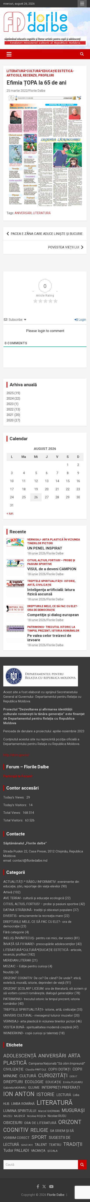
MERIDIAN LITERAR (17, 960)
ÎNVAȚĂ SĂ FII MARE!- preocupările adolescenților (39, 944)
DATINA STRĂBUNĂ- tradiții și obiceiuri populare (37, 910)
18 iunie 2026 (36, 553)
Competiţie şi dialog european (53, 615)
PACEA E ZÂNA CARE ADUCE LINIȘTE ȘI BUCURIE (47, 234)
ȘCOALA (52, 1150)
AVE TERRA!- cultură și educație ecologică (33, 898)
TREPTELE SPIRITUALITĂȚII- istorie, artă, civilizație (51, 583)
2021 (10, 415)
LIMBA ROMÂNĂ (23, 1104)
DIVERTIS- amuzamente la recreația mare (33, 916)
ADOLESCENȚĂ (19, 1055)
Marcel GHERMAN (49, 1111)
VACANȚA (38, 1151)
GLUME (34, 1087)
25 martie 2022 (17, 90)
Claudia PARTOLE (35, 1069)
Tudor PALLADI (16, 1150)
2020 (10, 420)
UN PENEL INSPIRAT (44, 548)
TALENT (41, 1145)
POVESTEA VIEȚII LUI (63, 247)
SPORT (39, 1137)
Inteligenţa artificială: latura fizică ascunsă (51, 591)
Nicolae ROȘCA (36, 1116)
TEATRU (55, 1145)
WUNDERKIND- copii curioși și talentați (30, 1033)
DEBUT (73, 1076)
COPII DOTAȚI (59, 1069)
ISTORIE (45, 1094)
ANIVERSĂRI (23, 213)
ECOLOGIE (34, 1081)
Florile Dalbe (37, 90)
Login (82, 319)
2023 (10, 404)
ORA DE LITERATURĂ (40, 1123)
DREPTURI (13, 1081)
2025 (10, 393)
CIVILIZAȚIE (13, 1069)
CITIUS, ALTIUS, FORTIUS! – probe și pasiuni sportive (51, 562)
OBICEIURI (12, 1122)
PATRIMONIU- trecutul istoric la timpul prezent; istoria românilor (53, 628)
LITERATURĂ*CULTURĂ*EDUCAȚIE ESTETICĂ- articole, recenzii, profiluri (40, 73)
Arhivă (7, 892)
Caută (82, 1165)
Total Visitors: (13, 820)
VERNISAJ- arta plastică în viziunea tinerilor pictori (53, 541)
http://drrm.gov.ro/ (16, 755)
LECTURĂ (63, 1095)
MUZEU (7, 1116)
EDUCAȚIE (53, 1082)
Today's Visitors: (15, 805)
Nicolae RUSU (57, 1116)
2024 (10, 398)
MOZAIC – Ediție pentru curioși (25, 966)
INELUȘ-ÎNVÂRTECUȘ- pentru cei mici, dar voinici (38, 938)
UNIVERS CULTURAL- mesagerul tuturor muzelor (38, 1015)
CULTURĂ (27, 1076)
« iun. (10, 513)
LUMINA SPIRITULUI (19, 1110)
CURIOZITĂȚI (53, 1075)
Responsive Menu (82, 3)
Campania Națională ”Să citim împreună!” (57, 1063)
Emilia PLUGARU (73, 1082)
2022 (10, 409)
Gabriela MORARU (14, 1087)
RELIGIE (39, 1130)
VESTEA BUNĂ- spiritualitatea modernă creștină (37, 1027)
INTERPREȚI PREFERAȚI (61, 1087)
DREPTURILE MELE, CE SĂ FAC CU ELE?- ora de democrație (52, 608)
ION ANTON (19, 1094)
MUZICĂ (19, 1116)
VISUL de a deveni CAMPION (51, 569)
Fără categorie (13, 932)
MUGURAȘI (73, 1110)
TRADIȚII (72, 1144)
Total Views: (12, 813)
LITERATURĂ (42, 213)
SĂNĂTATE (27, 1145)
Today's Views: (14, 797)
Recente (18, 531)
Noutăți (8, 972)
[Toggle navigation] (9, 54)
